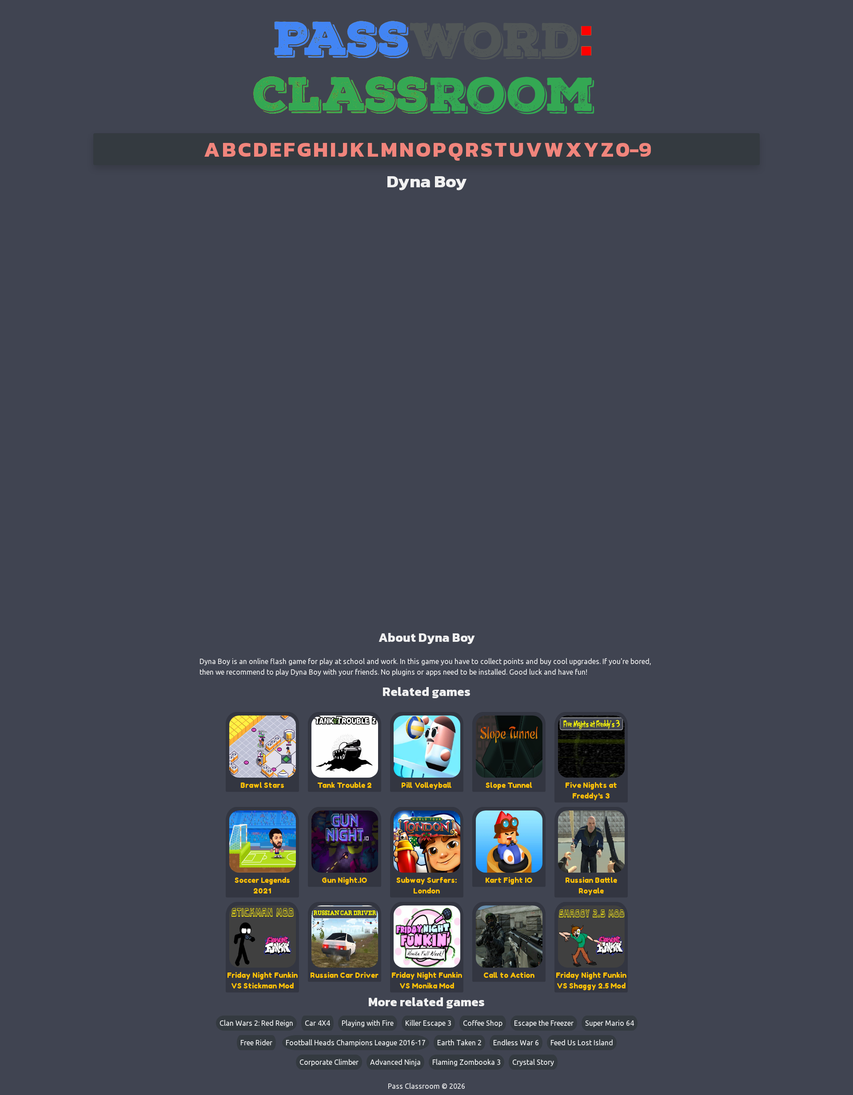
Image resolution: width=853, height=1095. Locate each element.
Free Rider (256, 1043)
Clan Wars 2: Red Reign (256, 1023)
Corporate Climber (329, 1062)
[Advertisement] (130, 306)
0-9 (633, 149)
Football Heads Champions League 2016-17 (356, 1043)
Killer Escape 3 (428, 1023)
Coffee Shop (482, 1023)
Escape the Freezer (544, 1023)
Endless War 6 (516, 1043)
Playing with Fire (368, 1023)
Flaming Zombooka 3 (466, 1062)
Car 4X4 (317, 1023)
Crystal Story (533, 1062)
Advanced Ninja (395, 1062)
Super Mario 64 (609, 1023)
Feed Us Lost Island (581, 1043)
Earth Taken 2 (459, 1043)
